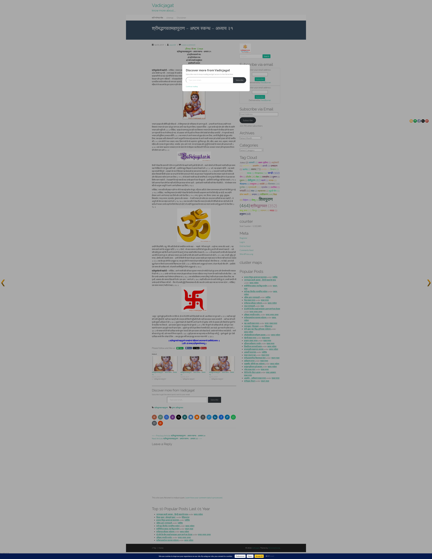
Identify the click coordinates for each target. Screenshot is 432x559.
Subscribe (239, 80)
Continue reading (192, 86)
